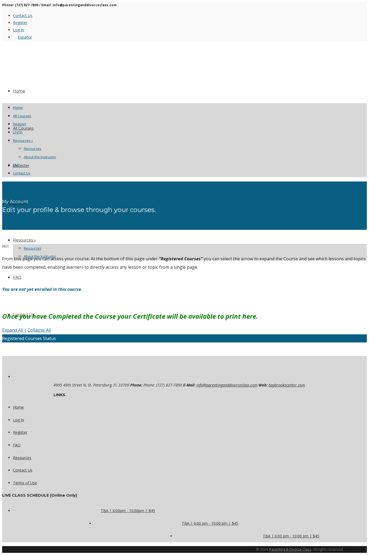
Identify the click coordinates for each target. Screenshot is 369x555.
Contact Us (22, 15)
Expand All (13, 330)
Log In (18, 29)
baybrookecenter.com (287, 385)
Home (18, 107)
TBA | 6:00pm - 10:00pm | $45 (128, 510)
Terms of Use (25, 482)
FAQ (17, 277)
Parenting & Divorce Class (290, 549)
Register (20, 22)
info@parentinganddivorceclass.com (226, 385)
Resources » (24, 240)
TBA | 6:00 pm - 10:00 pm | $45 (210, 523)
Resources (32, 248)
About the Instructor (40, 156)
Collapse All (39, 330)
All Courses (23, 128)
